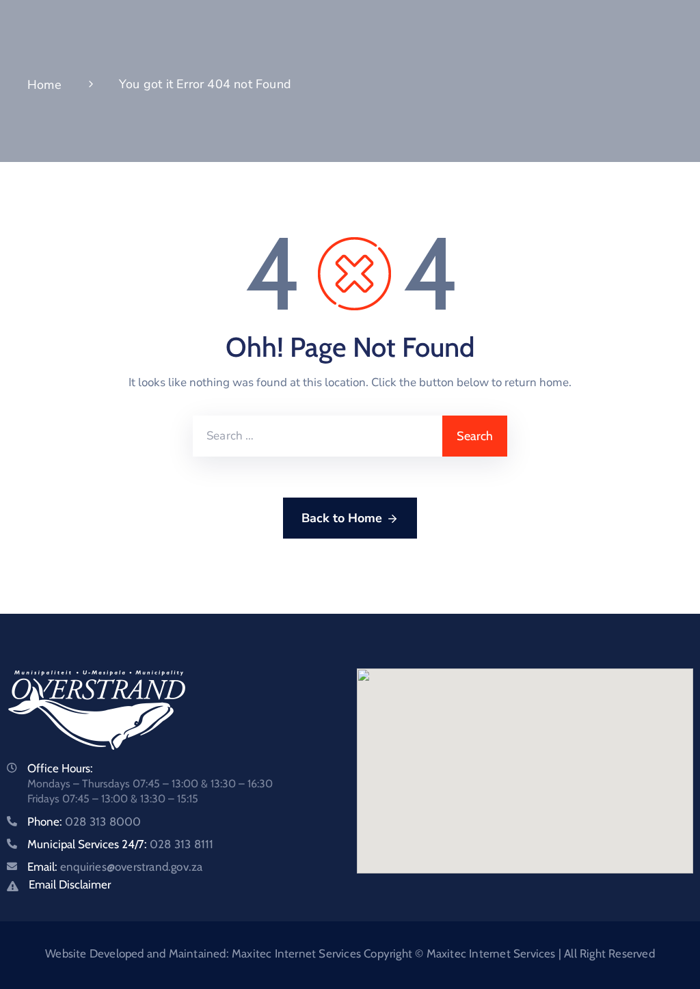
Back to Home (341, 518)
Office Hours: (60, 768)
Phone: (84, 821)
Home (44, 85)
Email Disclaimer (70, 884)
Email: (114, 866)
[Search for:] (317, 436)
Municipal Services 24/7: (120, 844)
